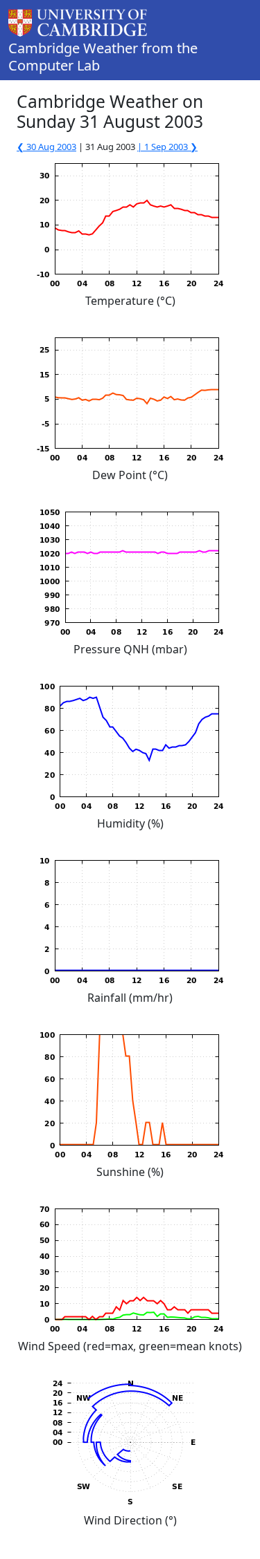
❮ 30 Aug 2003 (46, 146)
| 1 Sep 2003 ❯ (167, 146)
